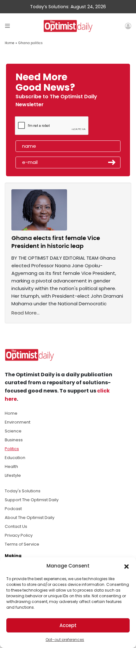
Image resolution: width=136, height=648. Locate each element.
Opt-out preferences (65, 639)
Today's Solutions (22, 491)
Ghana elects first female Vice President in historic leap (55, 242)
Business (14, 440)
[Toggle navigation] (7, 26)
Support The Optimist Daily (32, 500)
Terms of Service (22, 544)
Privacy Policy (19, 535)
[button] (126, 566)
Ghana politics (30, 43)
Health (11, 466)
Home (9, 43)
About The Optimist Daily (29, 518)
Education (15, 458)
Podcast (13, 509)
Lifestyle (13, 475)
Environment (17, 422)
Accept (68, 625)
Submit (112, 162)
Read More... (25, 312)
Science (13, 431)
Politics (12, 449)
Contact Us (16, 526)
